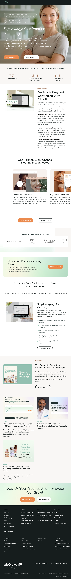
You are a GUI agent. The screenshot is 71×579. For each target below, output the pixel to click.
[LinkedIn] (6, 567)
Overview (40, 540)
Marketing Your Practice (27, 515)
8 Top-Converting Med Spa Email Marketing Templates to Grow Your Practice (16, 468)
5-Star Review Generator (44, 515)
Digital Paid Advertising (60, 194)
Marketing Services (26, 523)
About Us (6, 540)
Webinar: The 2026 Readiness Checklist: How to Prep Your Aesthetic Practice (52, 426)
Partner (56, 520)
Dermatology (7, 523)
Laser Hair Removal (9, 526)
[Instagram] (12, 567)
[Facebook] (4, 567)
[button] (19, 184)
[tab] (12, 293)
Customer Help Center (60, 523)
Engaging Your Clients (26, 518)
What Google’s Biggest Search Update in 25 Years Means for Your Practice (18, 425)
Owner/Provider (26, 540)
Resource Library (58, 515)
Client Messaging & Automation (45, 512)
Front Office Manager (28, 546)
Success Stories (58, 518)
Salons (5, 529)
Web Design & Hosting (22, 194)
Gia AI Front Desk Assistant (44, 520)
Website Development (27, 520)
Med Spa (6, 512)
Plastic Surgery (8, 518)
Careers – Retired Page (10, 543)
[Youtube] (9, 567)
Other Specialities (8, 531)
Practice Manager (26, 543)
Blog (55, 512)
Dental (5, 520)
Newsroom (7, 549)
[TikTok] (14, 567)
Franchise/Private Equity (28, 549)
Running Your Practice (27, 512)
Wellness (6, 515)
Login (5, 551)
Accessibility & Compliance (44, 518)
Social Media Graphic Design (62, 549)
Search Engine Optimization (62, 546)
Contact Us (7, 546)
